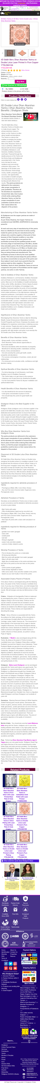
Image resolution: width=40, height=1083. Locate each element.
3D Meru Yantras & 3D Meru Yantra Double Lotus (16, 19)
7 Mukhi (12, 638)
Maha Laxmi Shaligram (17, 665)
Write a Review (25, 70)
